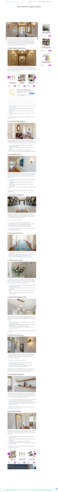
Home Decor (34, 1)
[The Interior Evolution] (12, 1)
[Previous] (9, 77)
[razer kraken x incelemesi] (29, 491)
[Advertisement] (29, 16)
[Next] (35, 77)
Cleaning (30, 1)
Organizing (47, 1)
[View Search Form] (51, 1)
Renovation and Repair (41, 1)
